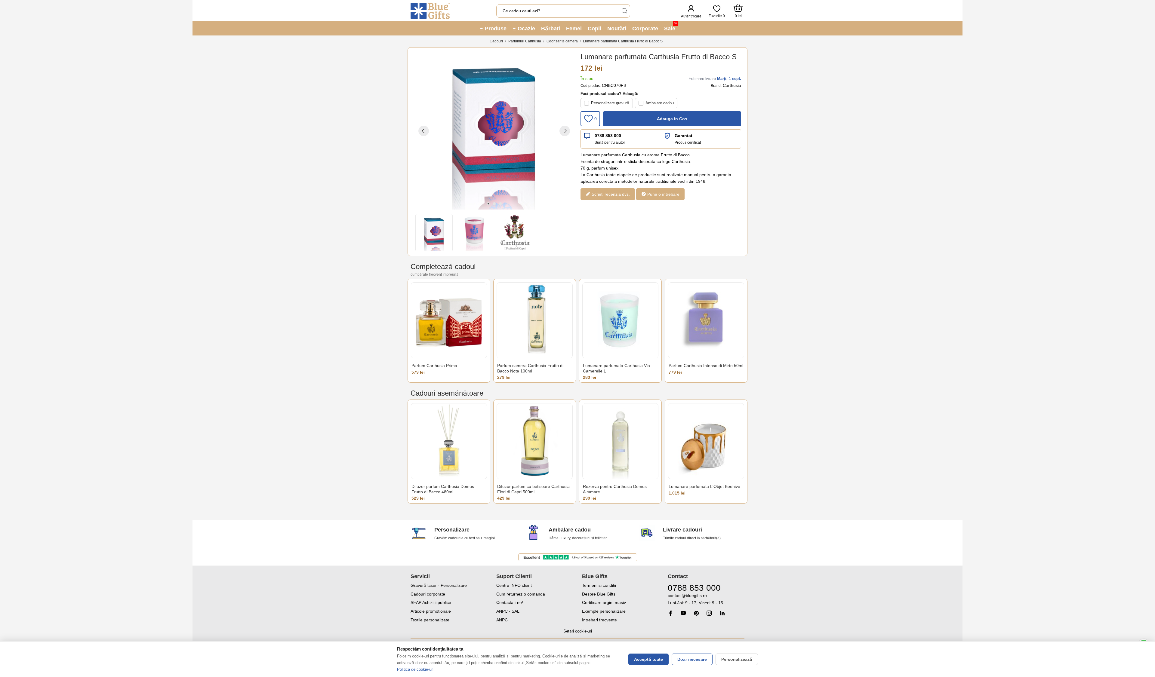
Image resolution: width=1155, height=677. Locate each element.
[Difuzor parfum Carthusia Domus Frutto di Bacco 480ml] (449, 441)
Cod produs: (591, 86)
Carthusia (732, 85)
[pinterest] (696, 613)
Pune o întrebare (662, 194)
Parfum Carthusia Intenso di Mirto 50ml (706, 365)
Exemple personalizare (604, 611)
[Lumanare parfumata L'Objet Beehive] (706, 441)
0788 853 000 (608, 135)
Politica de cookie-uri (415, 669)
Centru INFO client (514, 585)
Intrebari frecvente (599, 619)
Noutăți (616, 29)
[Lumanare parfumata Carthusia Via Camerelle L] (620, 320)
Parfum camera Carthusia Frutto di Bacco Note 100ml (530, 368)
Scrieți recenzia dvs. (610, 194)
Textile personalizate (430, 619)
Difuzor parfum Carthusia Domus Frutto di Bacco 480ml (442, 489)
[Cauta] (624, 11)
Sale (670, 27)
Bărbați (550, 29)
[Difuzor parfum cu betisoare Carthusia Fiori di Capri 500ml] (535, 441)
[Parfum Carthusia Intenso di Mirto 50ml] (706, 320)
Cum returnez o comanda (520, 594)
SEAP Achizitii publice (431, 602)
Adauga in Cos (672, 118)
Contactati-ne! (509, 602)
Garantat (683, 135)
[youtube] (683, 613)
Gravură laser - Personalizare (439, 585)
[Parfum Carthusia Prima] (449, 320)
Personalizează (736, 659)
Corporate (645, 29)
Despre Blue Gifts (598, 594)
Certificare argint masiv (604, 602)
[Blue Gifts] (430, 11)
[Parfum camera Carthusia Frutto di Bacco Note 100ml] (535, 320)
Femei (574, 29)
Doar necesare (692, 659)
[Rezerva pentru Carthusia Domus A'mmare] (620, 441)
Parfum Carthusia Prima (434, 365)
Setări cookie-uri (577, 631)
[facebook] (670, 613)
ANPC (502, 619)
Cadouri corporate (428, 594)
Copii (594, 29)
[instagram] (709, 613)
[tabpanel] (494, 131)
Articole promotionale (431, 611)
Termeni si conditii (599, 585)
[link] (706, 599)
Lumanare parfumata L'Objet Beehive (704, 486)
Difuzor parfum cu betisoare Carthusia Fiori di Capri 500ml (533, 489)
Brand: (716, 86)
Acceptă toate (648, 659)
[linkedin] (722, 613)
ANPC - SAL (507, 611)
